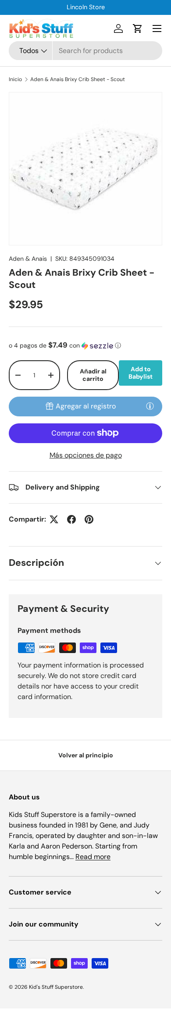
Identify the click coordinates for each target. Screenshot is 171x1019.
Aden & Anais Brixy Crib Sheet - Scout (77, 79)
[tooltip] (150, 406)
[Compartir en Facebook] (71, 519)
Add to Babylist (140, 372)
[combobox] (85, 50)
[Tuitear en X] (54, 519)
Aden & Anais (28, 259)
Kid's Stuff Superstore (56, 987)
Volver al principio (85, 755)
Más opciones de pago (86, 455)
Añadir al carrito (93, 375)
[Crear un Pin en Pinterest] (89, 519)
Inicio (15, 79)
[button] (137, 28)
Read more (92, 856)
